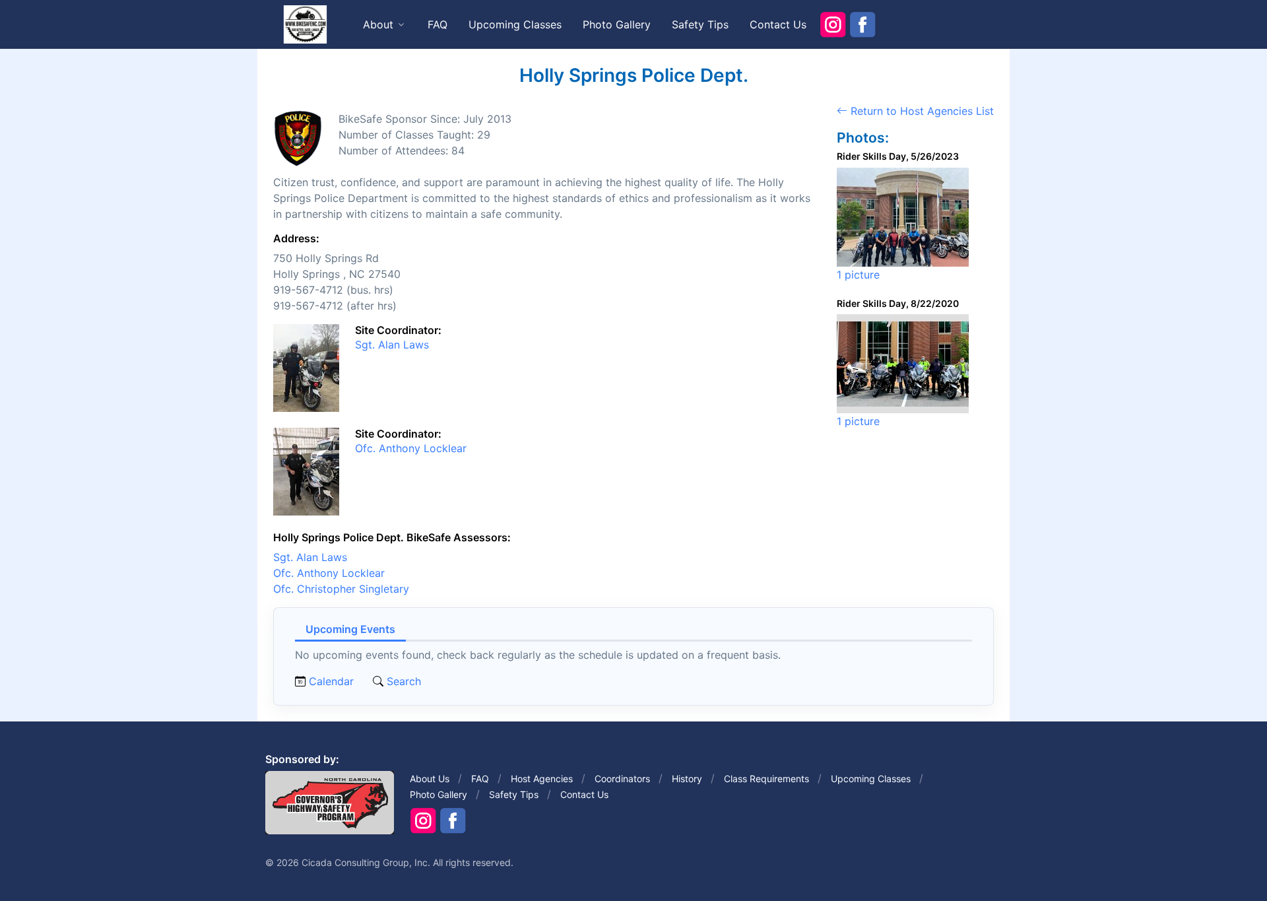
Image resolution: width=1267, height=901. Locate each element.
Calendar (331, 681)
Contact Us (778, 24)
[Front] (304, 24)
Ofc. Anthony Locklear (411, 448)
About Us (429, 778)
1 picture (858, 274)
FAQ (437, 24)
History (687, 778)
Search (402, 681)
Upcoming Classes (515, 24)
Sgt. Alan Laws (392, 344)
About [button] (378, 24)
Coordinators (622, 778)
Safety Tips (700, 24)
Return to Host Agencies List (920, 110)
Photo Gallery (617, 24)
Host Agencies (542, 778)
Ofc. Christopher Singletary (341, 588)
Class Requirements (766, 778)
